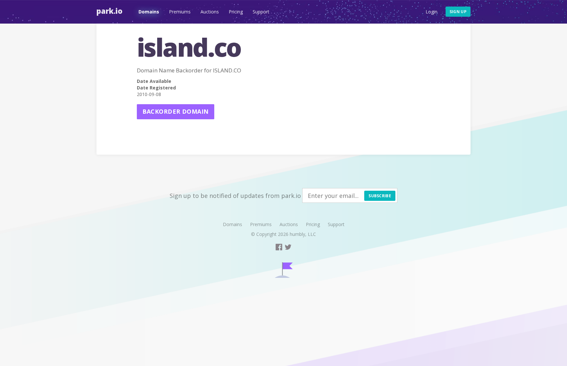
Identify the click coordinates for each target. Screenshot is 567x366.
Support (261, 12)
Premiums (180, 12)
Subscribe (379, 196)
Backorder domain (175, 111)
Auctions (209, 12)
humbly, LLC (303, 234)
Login (431, 12)
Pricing (236, 12)
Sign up (458, 11)
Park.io (109, 11)
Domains (148, 12)
